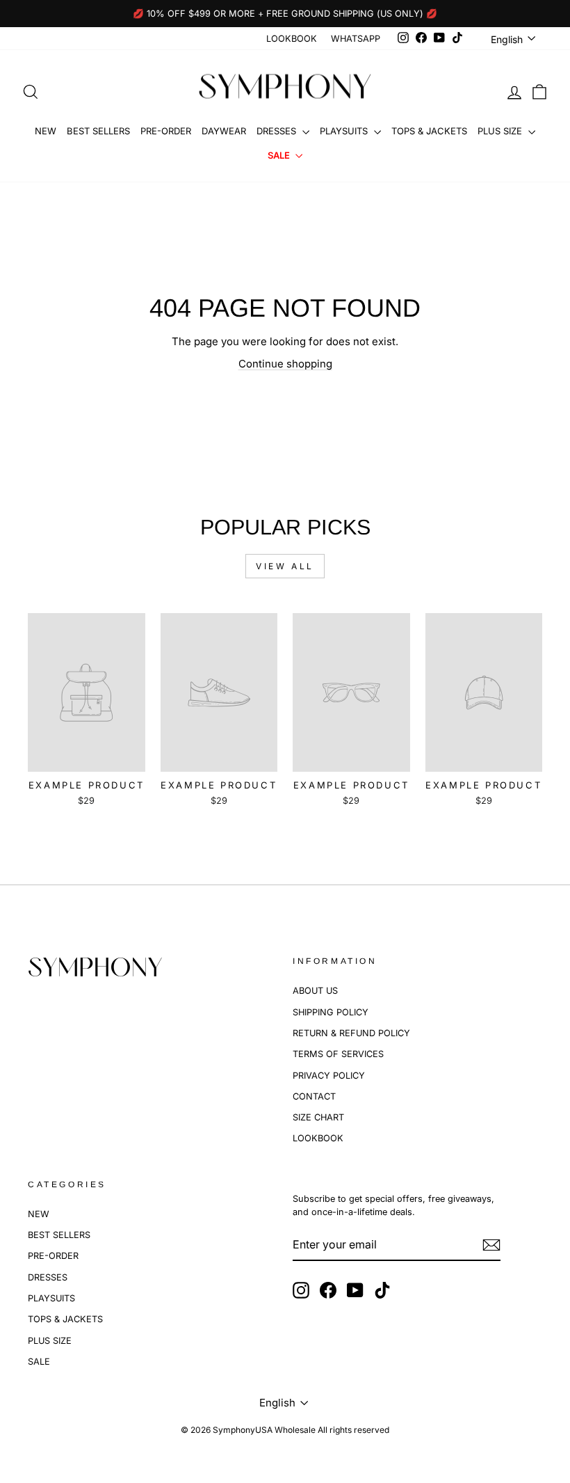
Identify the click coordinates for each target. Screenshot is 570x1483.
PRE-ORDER (165, 130)
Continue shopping (285, 363)
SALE (280, 155)
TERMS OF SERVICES (338, 1054)
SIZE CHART (318, 1117)
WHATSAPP (355, 38)
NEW (45, 130)
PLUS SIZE (501, 130)
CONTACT (314, 1096)
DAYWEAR (224, 130)
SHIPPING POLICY (330, 1012)
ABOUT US (315, 990)
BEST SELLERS (98, 130)
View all (285, 566)
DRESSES (277, 130)
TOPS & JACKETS (429, 130)
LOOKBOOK (291, 38)
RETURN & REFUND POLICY (351, 1033)
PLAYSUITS (345, 130)
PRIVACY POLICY (329, 1075)
